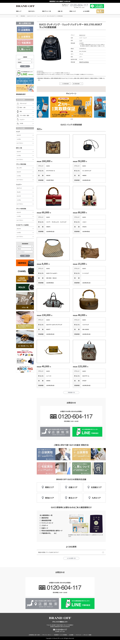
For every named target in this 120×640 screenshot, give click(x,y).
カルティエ (19, 188)
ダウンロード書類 (87, 635)
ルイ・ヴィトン (20, 143)
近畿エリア (73, 487)
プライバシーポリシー (47, 635)
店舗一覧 (60, 11)
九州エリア (96, 497)
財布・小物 (19, 148)
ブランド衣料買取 (21, 209)
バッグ (18, 131)
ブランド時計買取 (21, 164)
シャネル (19, 139)
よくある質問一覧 (71, 558)
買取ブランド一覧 (46, 11)
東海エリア (49, 497)
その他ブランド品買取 (22, 225)
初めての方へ (31, 11)
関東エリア (49, 487)
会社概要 (71, 635)
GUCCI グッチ (82, 35)
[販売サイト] (100, 11)
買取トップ (18, 11)
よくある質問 (86, 11)
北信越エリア (96, 487)
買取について (72, 11)
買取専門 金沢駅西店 (84, 62)
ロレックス (19, 168)
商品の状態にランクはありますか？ (48, 552)
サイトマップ (78, 635)
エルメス (19, 135)
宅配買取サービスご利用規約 (60, 635)
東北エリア (73, 497)
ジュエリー (19, 184)
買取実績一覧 (71, 392)
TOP (17, 16)
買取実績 (23, 16)
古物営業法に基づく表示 (34, 635)
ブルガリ (19, 192)
